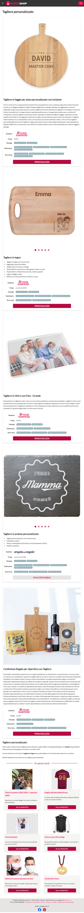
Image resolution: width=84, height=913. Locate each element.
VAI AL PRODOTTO (22, 807)
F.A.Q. (43, 902)
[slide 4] (45, 250)
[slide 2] (39, 250)
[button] (3, 3)
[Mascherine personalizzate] (22, 865)
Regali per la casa (31, 143)
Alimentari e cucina (20, 143)
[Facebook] (39, 909)
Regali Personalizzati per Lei (41, 147)
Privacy (48, 902)
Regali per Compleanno (21, 153)
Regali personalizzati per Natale (23, 156)
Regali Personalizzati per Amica (23, 147)
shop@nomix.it (44, 906)
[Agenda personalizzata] (22, 779)
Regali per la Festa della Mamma (54, 153)
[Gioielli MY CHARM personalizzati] (62, 865)
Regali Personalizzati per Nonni (23, 149)
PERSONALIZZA (42, 162)
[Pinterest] (44, 909)
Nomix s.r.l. (67, 900)
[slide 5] (48, 250)
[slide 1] (35, 250)
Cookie (54, 902)
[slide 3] (42, 250)
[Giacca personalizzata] (62, 823)
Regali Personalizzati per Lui (58, 147)
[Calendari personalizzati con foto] (22, 823)
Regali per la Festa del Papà (37, 153)
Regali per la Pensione (54, 572)
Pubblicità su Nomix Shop (65, 902)
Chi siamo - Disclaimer (32, 902)
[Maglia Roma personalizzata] (62, 779)
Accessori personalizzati (23, 424)
